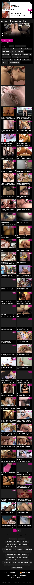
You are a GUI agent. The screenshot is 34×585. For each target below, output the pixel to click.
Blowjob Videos (6, 54)
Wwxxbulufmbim (10, 557)
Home (5, 572)
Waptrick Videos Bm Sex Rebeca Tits (22, 562)
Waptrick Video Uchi (11, 554)
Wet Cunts (5, 62)
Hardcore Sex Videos (14, 62)
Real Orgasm (14, 48)
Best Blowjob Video (16, 54)
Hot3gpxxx (25, 541)
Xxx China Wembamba (23, 565)
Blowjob (17, 46)
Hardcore (11, 46)
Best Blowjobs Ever (17, 57)
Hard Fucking (28, 48)
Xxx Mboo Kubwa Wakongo (13, 546)
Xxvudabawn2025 (18, 549)
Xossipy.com (9, 582)
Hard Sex (21, 48)
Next (19, 530)
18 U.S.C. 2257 (23, 575)
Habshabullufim (23, 544)
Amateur (23, 46)
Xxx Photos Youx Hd (23, 554)
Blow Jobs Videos (6, 57)
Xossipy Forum (14, 572)
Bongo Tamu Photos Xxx (9, 552)
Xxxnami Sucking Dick (10, 565)
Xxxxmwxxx (25, 546)
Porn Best (26, 57)
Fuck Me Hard (17, 59)
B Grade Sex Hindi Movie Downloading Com (17, 559)
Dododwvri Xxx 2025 (22, 557)
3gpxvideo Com (6, 562)
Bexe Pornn (22, 539)
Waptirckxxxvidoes (17, 567)
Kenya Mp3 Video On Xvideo (13, 541)
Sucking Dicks (5, 51)
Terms (8, 575)
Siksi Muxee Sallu (11, 544)
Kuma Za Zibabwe (6, 549)
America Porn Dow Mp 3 (24, 552)
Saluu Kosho (28, 549)
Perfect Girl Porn (27, 59)
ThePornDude (26, 572)
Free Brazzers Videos (7, 59)
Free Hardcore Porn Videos (17, 51)
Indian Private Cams (12, 1)
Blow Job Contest (27, 54)
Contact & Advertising (17, 577)
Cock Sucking (5, 48)
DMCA (14, 575)
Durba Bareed (12, 539)
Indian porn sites (23, 1)
